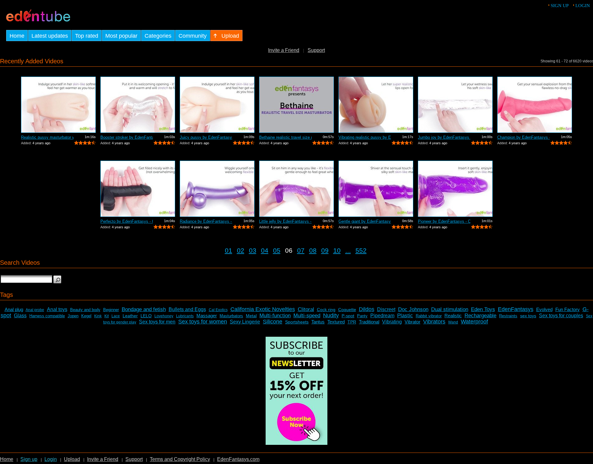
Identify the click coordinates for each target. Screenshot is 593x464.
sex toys (528, 315)
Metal (251, 315)
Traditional (369, 321)
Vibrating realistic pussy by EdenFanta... (365, 137)
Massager (206, 315)
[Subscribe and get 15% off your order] (296, 443)
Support (316, 50)
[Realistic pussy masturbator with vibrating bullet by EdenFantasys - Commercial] (58, 105)
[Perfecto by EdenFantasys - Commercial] (138, 189)
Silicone (272, 321)
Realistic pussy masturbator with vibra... (47, 137)
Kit (106, 316)
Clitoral (306, 309)
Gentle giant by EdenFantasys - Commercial (365, 221)
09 (325, 250)
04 (264, 250)
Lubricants (185, 316)
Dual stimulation (449, 309)
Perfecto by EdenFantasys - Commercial (126, 221)
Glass (20, 315)
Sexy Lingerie (245, 321)
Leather (130, 315)
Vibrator (412, 321)
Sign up (560, 5)
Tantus (318, 321)
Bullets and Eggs (187, 309)
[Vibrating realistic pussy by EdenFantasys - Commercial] (376, 105)
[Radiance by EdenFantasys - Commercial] (217, 189)
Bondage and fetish (144, 309)
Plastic (405, 315)
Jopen (73, 316)
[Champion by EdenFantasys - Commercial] (535, 105)
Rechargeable (480, 315)
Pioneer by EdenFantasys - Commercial (444, 221)
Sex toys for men (157, 321)
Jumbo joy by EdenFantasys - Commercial (444, 137)
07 (301, 250)
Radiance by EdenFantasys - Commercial (206, 221)
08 (313, 250)
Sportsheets (297, 321)
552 (361, 250)
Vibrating (392, 321)
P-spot (348, 315)
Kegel (86, 316)
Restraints (508, 316)
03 (252, 250)
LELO (146, 315)
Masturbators (231, 316)
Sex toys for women (202, 321)
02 (240, 250)
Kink (98, 316)
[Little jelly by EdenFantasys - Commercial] (296, 189)
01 (228, 250)
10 (337, 250)
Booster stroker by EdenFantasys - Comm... (126, 137)
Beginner (111, 309)
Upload (72, 459)
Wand (453, 322)
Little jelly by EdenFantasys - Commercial (285, 221)
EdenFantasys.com (238, 459)
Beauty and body (85, 309)
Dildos (366, 309)
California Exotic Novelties (262, 309)
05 (276, 250)
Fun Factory (567, 309)
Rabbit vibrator (429, 316)
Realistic (453, 315)
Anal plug (14, 309)
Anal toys (57, 309)
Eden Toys (483, 309)
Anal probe (35, 310)
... (348, 250)
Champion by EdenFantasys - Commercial (523, 137)
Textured (336, 321)
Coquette (347, 309)
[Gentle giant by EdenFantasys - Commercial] (376, 189)
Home (6, 459)
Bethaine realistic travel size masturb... (285, 137)
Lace (115, 316)
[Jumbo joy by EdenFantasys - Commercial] (455, 105)
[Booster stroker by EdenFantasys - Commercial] (138, 105)
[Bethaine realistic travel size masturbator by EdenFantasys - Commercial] (296, 105)
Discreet (386, 309)
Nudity (331, 315)
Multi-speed (306, 315)
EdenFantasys (515, 309)
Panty (362, 316)
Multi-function (275, 315)
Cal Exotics (218, 310)
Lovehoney (163, 316)
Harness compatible (47, 316)
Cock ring (326, 309)
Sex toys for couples (561, 315)
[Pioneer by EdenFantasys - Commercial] (455, 189)
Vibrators (434, 321)
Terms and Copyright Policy (180, 459)
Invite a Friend (283, 50)
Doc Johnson (413, 309)
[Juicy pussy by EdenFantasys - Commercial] (217, 105)
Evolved (544, 309)
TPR (351, 321)
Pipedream (382, 315)
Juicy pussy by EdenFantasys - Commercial (206, 137)
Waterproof (474, 321)
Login (582, 5)
